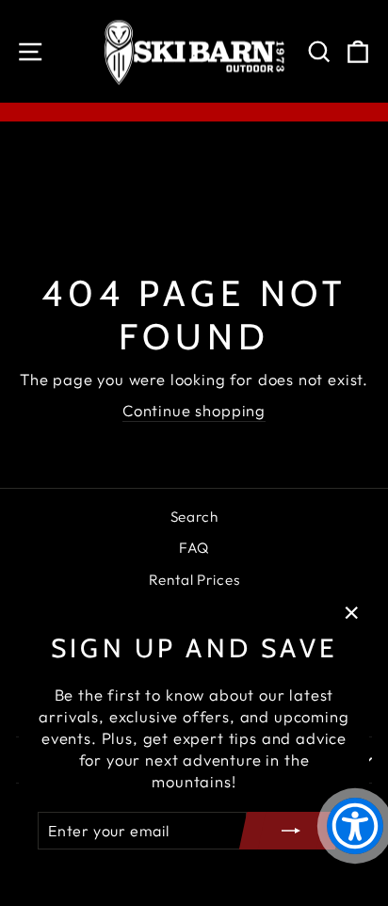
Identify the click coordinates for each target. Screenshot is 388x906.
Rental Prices (194, 580)
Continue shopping (194, 410)
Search (194, 517)
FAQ (194, 548)
